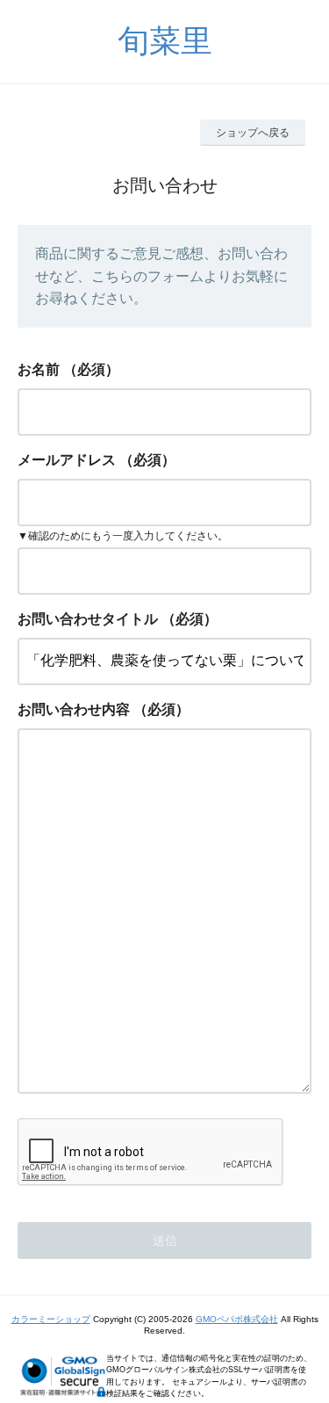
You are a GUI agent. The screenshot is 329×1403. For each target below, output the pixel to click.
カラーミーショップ (50, 1319)
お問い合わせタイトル (88, 618)
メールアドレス (67, 459)
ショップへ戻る (253, 133)
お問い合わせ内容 (74, 709)
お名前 (39, 369)
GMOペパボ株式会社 (237, 1319)
